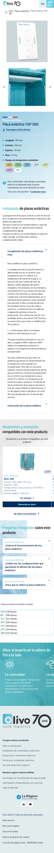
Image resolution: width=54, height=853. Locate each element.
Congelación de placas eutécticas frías (25, 253)
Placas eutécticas (22, 11)
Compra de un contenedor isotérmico (19, 755)
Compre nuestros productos (16, 740)
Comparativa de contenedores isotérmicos (21, 750)
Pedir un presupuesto (12, 746)
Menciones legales (11, 826)
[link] (23, 804)
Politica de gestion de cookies (16, 837)
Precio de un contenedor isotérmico (18, 760)
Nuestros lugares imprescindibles (18, 772)
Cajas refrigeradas (10, 787)
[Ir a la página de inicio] (12, 4)
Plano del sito (9, 820)
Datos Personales (10, 831)
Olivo (11, 11)
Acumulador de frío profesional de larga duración (24, 778)
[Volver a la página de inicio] (27, 721)
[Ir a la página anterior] (6, 12)
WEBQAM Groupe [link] (35, 842)
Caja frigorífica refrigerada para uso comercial (22, 783)
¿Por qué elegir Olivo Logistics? (16, 765)
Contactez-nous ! (38, 191)
